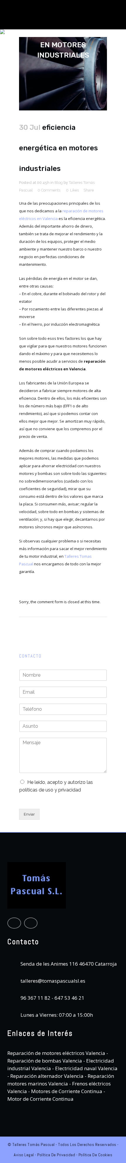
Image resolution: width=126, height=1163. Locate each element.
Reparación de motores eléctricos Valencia (56, 1053)
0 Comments (49, 190)
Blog (59, 182)
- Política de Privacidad (54, 1154)
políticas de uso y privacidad (50, 790)
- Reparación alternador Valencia (45, 1076)
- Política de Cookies (93, 1154)
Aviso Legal (24, 1154)
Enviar (29, 814)
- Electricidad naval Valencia (84, 1068)
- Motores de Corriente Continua (64, 1091)
